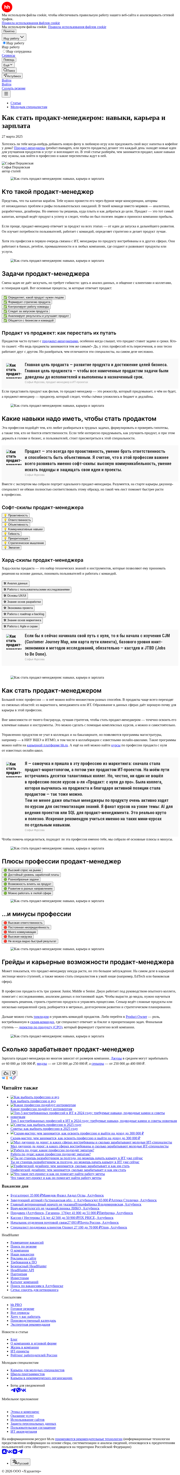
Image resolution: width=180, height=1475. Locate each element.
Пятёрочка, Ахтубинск (116, 1213)
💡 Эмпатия (12, 547)
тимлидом (41, 1016)
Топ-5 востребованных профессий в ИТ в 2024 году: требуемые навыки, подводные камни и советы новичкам (94, 1121)
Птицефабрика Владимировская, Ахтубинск (108, 1204)
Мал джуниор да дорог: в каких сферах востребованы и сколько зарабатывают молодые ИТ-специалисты (90, 1146)
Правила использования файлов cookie (77, 27)
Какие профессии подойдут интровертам (41, 1109)
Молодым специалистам (29, 107)
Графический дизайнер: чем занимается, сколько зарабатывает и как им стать (68, 1170)
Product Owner (136, 1016)
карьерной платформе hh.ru (47, 745)
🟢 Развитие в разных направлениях (28, 888)
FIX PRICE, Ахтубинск (95, 1218)
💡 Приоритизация (16, 538)
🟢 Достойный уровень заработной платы (31, 874)
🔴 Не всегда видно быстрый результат (30, 941)
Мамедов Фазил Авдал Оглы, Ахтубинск (73, 1195)
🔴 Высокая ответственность (23, 922)
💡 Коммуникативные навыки (23, 529)
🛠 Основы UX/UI (15, 595)
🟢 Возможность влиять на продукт (27, 884)
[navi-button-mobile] (6, 94)
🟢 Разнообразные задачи (21, 879)
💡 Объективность (16, 524)
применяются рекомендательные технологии (88, 1439)
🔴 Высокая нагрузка (18, 936)
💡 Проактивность (16, 515)
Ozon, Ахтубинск (114, 1227)
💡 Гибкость (12, 533)
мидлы (42, 1063)
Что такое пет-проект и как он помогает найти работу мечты (56, 1178)
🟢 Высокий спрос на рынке (22, 870)
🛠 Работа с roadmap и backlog (24, 614)
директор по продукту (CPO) (40, 1027)
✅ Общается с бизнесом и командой (29, 320)
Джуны (116, 1058)
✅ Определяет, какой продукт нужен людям (34, 297)
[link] (9, 70)
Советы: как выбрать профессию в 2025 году (44, 1129)
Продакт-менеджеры (29, 148)
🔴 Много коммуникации (20, 932)
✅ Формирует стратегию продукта (27, 302)
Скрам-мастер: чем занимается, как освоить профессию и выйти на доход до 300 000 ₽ (75, 1138)
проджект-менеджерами (60, 341)
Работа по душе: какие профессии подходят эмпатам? (51, 1154)
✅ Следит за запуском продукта (26, 311)
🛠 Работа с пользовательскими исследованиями (37, 589)
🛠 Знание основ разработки (22, 601)
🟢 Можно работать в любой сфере (27, 893)
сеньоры (98, 1063)
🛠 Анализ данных (16, 583)
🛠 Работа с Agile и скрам (21, 626)
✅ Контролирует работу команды (26, 306)
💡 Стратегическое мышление (24, 543)
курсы (116, 745)
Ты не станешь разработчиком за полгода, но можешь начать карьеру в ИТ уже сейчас (75, 1162)
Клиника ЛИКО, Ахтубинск (78, 1208)
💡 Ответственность (17, 520)
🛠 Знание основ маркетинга (22, 620)
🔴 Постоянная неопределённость (26, 927)
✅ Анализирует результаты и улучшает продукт (36, 315)
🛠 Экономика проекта (18, 608)
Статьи (16, 103)
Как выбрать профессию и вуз (33, 1101)
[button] (6, 80)
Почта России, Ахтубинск (99, 1222)
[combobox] (20, 1462)
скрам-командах (42, 1022)
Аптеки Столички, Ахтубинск (134, 1200)
